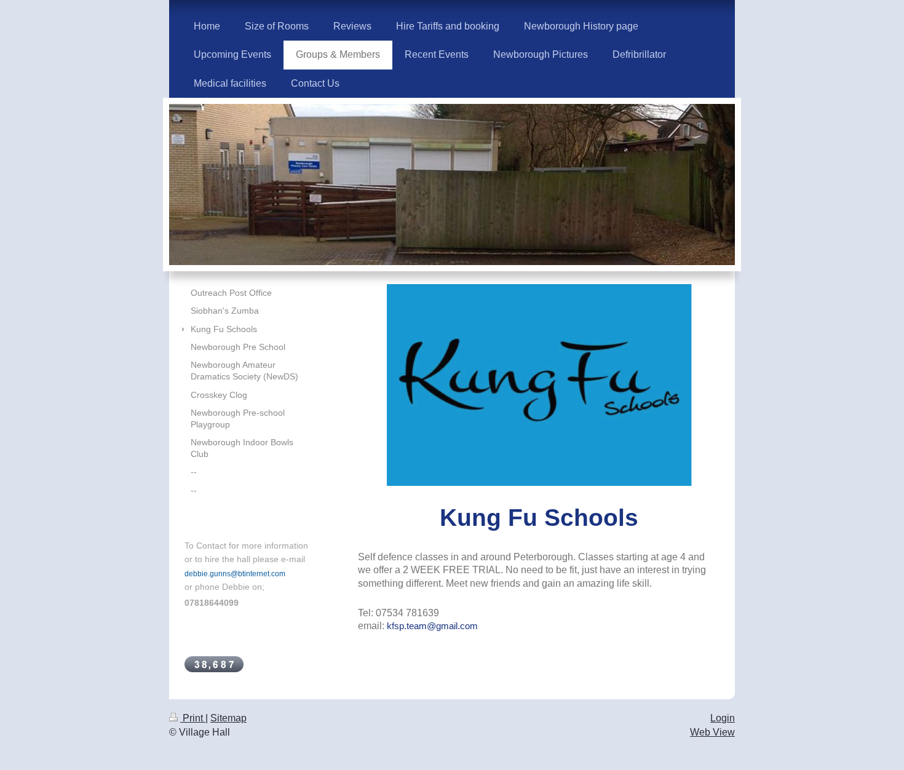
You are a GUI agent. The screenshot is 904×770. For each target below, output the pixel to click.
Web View (712, 732)
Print (192, 718)
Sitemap (228, 718)
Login (722, 718)
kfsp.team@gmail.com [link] (432, 626)
